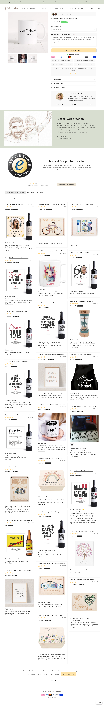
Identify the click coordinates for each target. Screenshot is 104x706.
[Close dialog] (67, 336)
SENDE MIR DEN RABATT (52, 365)
